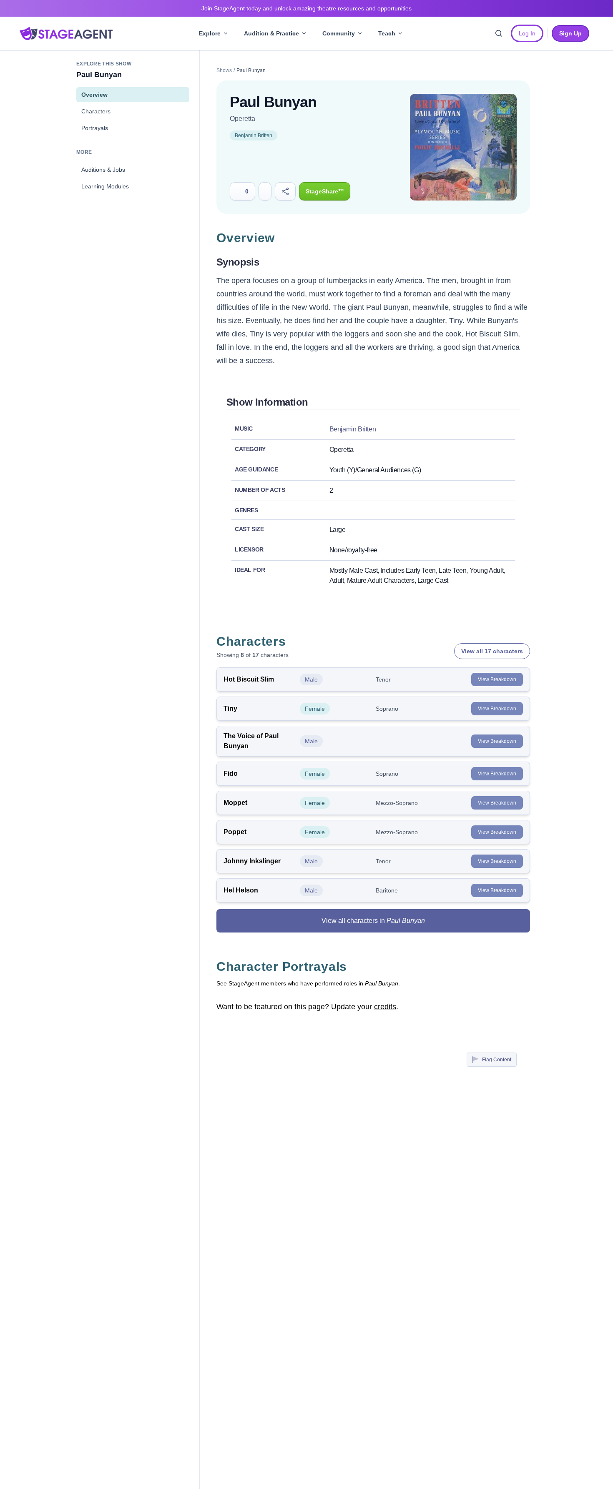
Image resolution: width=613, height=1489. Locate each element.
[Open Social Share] (285, 191)
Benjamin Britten (253, 135)
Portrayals (94, 128)
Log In (527, 33)
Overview (94, 94)
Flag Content (496, 1060)
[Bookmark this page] (265, 191)
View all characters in (373, 920)
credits (385, 1007)
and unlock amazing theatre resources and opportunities (306, 8)
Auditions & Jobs (103, 169)
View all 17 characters (492, 651)
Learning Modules (105, 186)
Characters (96, 111)
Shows (224, 70)
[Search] (498, 33)
